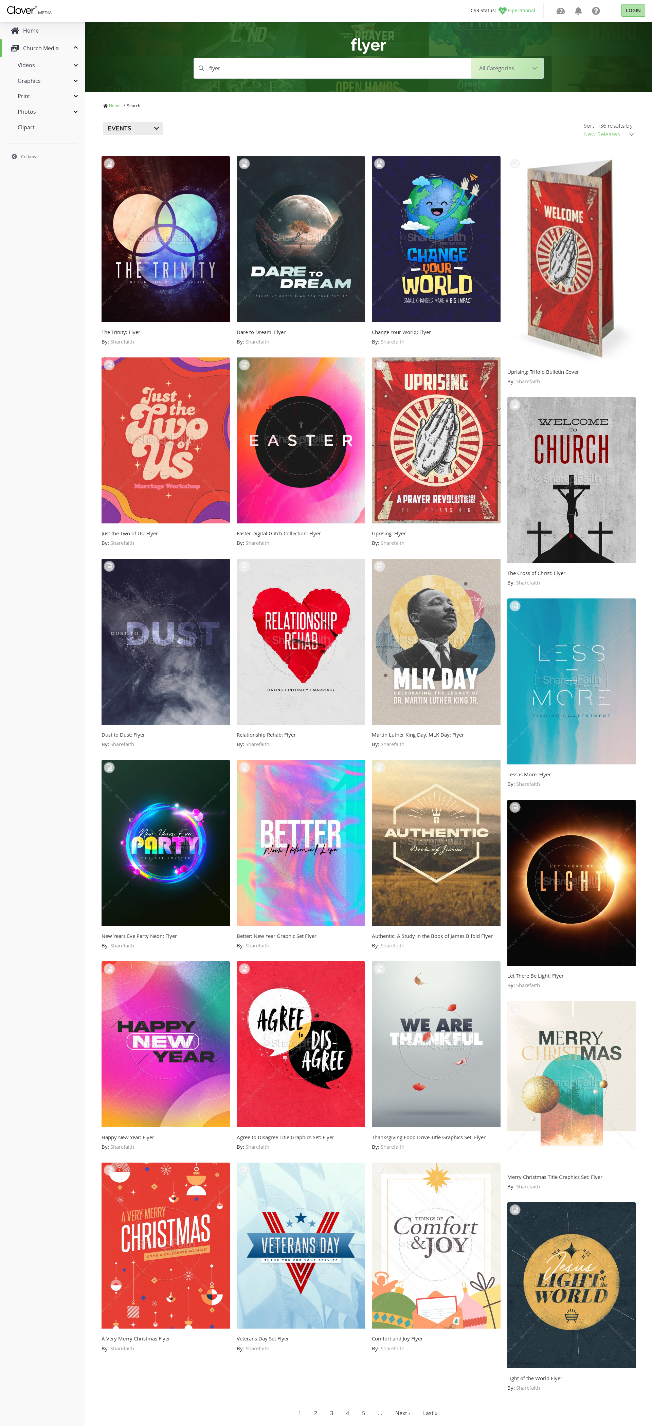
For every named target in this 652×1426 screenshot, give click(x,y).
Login (633, 10)
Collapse (30, 156)
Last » (430, 1413)
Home (115, 105)
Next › (402, 1413)
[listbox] (609, 134)
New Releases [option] (601, 134)
